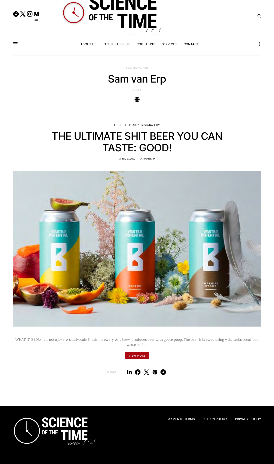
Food (117, 125)
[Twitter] (23, 16)
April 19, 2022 (127, 158)
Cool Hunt (146, 44)
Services (169, 44)
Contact (191, 44)
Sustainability (150, 125)
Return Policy (215, 419)
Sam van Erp (147, 158)
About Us (88, 44)
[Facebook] (16, 16)
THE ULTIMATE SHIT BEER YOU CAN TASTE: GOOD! (137, 142)
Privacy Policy (248, 419)
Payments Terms (181, 419)
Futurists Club (116, 44)
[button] (259, 44)
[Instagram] (30, 16)
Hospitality (131, 125)
